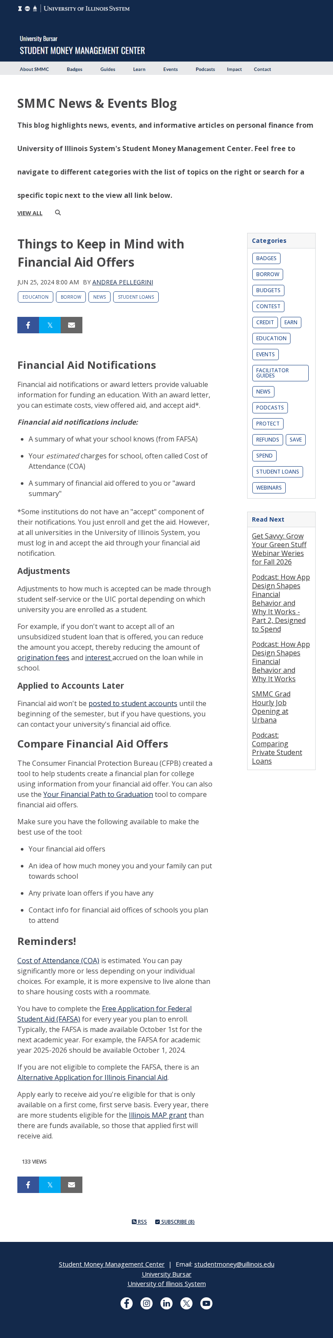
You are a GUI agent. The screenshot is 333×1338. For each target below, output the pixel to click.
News (99, 297)
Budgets (268, 290)
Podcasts (270, 407)
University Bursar (167, 1274)
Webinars (269, 487)
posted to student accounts (132, 703)
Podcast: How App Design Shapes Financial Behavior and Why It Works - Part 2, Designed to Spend (281, 603)
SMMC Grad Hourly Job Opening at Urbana (271, 707)
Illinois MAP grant (158, 1115)
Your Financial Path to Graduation (98, 794)
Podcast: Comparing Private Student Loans (277, 748)
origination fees (43, 657)
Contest (268, 306)
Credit (265, 322)
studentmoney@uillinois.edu (234, 1264)
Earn (290, 322)
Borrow (71, 297)
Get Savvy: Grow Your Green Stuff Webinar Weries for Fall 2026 (279, 549)
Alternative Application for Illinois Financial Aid (92, 1077)
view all (29, 213)
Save (296, 439)
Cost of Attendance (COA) (58, 960)
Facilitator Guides (272, 373)
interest (98, 657)
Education (36, 297)
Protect (268, 423)
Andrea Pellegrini (122, 282)
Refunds (267, 439)
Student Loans (136, 297)
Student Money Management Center (112, 1264)
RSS (142, 1221)
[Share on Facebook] (28, 325)
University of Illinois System (166, 1283)
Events (265, 354)
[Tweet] (50, 325)
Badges (266, 258)
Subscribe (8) (177, 1221)
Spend (264, 455)
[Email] (71, 325)
